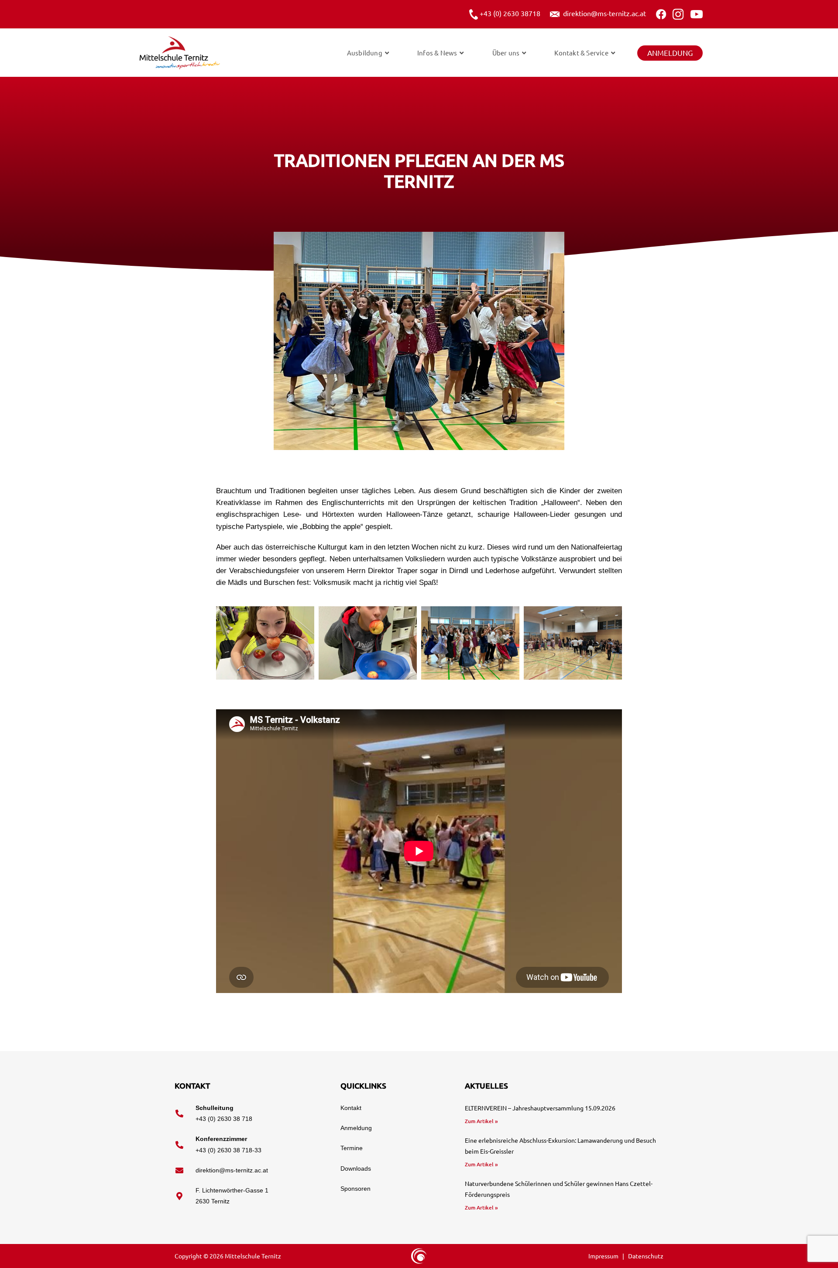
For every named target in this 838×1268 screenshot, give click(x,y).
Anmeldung (670, 52)
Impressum (604, 1256)
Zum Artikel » (481, 1121)
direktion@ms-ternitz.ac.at (603, 13)
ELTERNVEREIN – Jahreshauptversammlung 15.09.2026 (540, 1108)
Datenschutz (645, 1256)
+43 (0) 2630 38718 (509, 13)
